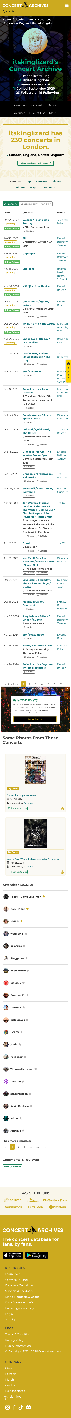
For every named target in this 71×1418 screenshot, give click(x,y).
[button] (34, 700)
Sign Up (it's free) (35, 719)
